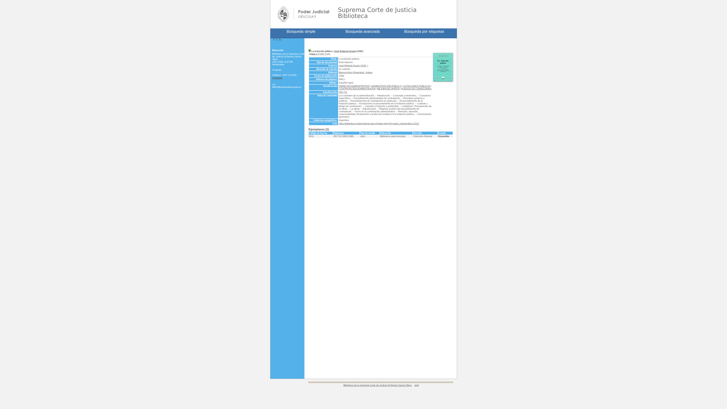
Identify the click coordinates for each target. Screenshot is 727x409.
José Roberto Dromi (345, 51)
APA (328, 54)
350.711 (343, 92)
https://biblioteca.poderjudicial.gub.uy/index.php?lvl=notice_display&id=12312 (379, 123)
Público (313, 54)
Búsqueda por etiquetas (424, 31)
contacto (277, 77)
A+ (280, 39)
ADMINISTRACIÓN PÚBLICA (386, 86)
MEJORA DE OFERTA (388, 88)
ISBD (321, 54)
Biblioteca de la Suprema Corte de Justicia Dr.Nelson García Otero (377, 385)
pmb (416, 385)
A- (274, 39)
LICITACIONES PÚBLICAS (416, 86)
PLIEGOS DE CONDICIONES (416, 88)
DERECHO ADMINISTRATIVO (354, 86)
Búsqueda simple (301, 31)
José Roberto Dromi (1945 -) (353, 65)
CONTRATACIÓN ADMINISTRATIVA (357, 88)
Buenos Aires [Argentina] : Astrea (355, 72)
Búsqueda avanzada (363, 31)
